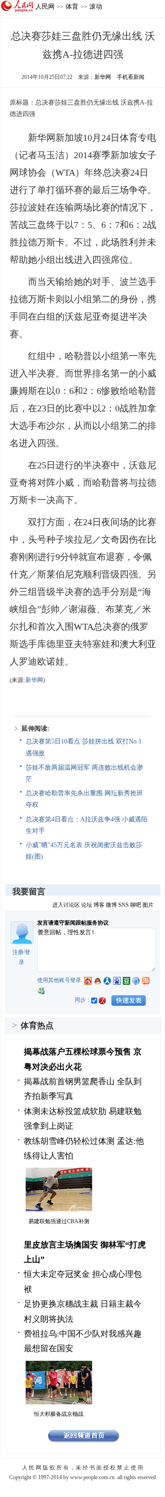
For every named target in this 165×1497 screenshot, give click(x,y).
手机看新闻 (130, 77)
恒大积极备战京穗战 (58, 1414)
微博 (111, 905)
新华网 (102, 77)
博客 (99, 905)
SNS (123, 905)
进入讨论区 (66, 905)
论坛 (86, 905)
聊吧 (135, 905)
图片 (148, 905)
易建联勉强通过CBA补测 (58, 1221)
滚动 (95, 6)
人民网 (45, 6)
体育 (72, 6)
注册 (17, 952)
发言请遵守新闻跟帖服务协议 (73, 923)
